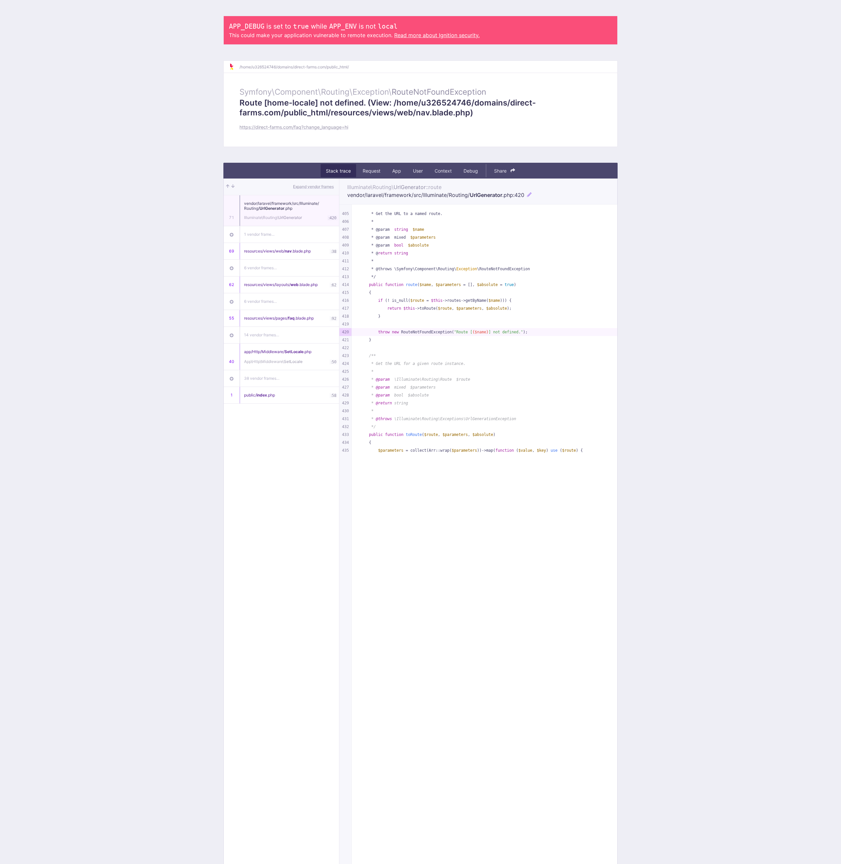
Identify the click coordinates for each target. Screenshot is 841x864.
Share (501, 171)
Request (371, 171)
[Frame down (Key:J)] (233, 187)
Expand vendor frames (313, 186)
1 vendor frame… (259, 234)
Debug (471, 171)
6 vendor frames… (260, 267)
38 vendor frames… (262, 378)
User (418, 171)
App (396, 171)
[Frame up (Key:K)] (228, 187)
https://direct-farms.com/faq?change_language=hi (293, 127)
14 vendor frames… (261, 334)
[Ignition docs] (234, 66)
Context (443, 171)
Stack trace (338, 171)
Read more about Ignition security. (437, 35)
